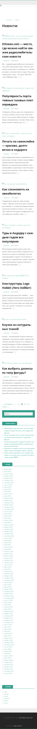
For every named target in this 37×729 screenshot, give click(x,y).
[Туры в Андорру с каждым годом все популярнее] (18, 228)
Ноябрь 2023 (8, 531)
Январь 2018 (8, 613)
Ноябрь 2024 (8, 505)
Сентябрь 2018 (9, 598)
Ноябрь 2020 (8, 576)
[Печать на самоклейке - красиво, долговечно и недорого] (18, 136)
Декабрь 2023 (8, 529)
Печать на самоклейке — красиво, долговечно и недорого (18, 146)
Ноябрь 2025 (8, 478)
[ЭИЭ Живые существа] (18, 11)
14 (28, 404)
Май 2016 (7, 653)
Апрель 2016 (8, 656)
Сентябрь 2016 (9, 645)
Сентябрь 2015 (9, 671)
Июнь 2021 (8, 567)
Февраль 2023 (8, 551)
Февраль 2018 (8, 611)
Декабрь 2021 (8, 560)
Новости (9, 20)
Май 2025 (7, 491)
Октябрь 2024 (8, 507)
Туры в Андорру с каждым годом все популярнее (18, 237)
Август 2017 (8, 625)
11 (19, 404)
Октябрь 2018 (8, 596)
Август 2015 (8, 673)
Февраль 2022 (8, 556)
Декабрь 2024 (8, 503)
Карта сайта (18, 726)
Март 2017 (7, 636)
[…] (20, 77)
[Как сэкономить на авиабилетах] (14, 184)
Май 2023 (7, 545)
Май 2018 (7, 605)
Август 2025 (8, 485)
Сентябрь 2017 (9, 622)
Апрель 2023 (8, 547)
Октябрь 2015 (8, 669)
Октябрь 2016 (8, 642)
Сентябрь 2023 (9, 536)
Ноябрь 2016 (8, 640)
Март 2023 (7, 549)
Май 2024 (7, 518)
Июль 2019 (8, 587)
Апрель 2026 (8, 474)
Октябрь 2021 (8, 562)
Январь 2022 (8, 558)
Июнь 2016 (8, 651)
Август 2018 (8, 600)
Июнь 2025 (8, 489)
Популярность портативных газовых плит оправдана (17, 100)
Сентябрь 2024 (9, 509)
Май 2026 (7, 471)
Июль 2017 (8, 627)
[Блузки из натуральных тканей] (14, 319)
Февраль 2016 (8, 660)
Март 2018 (7, 609)
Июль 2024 (8, 514)
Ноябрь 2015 (8, 667)
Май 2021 (7, 569)
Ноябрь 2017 (8, 618)
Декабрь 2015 (8, 664)
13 (25, 404)
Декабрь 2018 (8, 591)
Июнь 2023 (8, 542)
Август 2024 (8, 511)
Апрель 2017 (8, 633)
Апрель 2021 (8, 571)
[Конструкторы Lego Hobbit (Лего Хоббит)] (18, 278)
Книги (6, 696)
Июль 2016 (8, 649)
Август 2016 (8, 647)
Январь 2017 (8, 638)
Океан (6, 701)
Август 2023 (8, 538)
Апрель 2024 (8, 520)
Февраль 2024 (8, 525)
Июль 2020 (8, 585)
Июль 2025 (8, 487)
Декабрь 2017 (8, 616)
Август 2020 (8, 582)
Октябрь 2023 (8, 534)
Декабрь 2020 (8, 574)
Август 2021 (8, 565)
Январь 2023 (8, 554)
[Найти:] (18, 413)
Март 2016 (7, 658)
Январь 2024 (8, 527)
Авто (5, 692)
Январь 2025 (8, 500)
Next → (6, 407)
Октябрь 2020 (8, 578)
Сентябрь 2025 (9, 483)
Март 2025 (7, 496)
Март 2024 (7, 522)
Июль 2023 (8, 540)
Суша (6, 703)
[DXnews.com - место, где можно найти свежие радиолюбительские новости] (18, 39)
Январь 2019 (8, 589)
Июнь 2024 (8, 516)
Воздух (6, 694)
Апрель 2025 (8, 494)
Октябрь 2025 (8, 480)
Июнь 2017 (8, 629)
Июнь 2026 (8, 469)
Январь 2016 (8, 662)
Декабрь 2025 (8, 476)
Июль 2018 (8, 602)
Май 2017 (7, 631)
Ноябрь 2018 (8, 593)
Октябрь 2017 (8, 620)
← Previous (7, 404)
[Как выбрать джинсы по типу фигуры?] (17, 363)
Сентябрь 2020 (9, 580)
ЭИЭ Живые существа (25, 718)
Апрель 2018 (8, 607)
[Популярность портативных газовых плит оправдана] (18, 91)
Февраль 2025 (8, 498)
